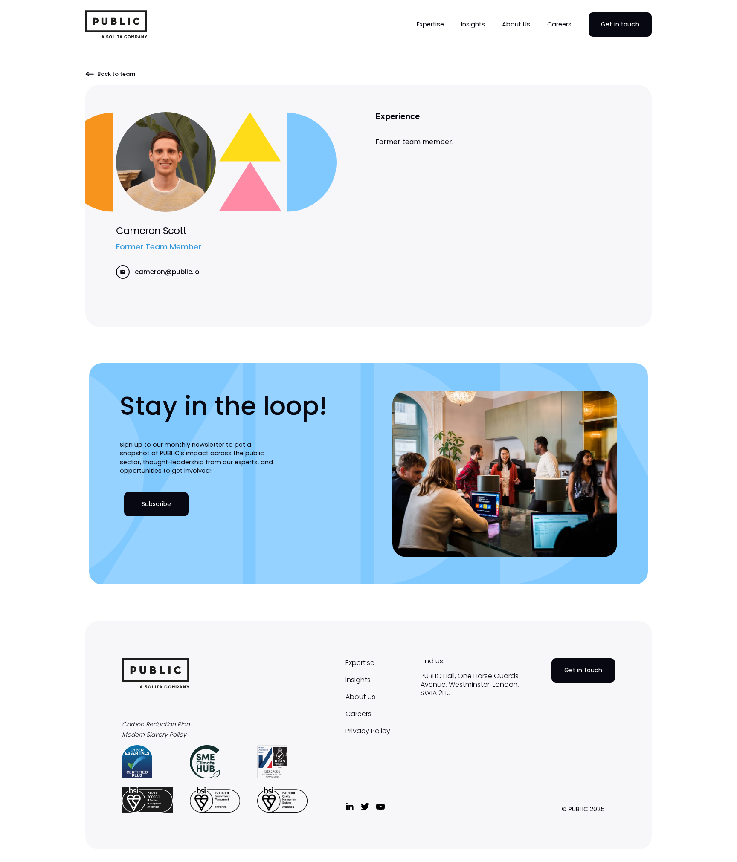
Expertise (359, 663)
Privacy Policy (367, 731)
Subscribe (156, 504)
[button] (430, 24)
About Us (360, 697)
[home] (116, 24)
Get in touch (620, 24)
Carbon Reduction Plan (156, 724)
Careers (358, 714)
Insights (358, 680)
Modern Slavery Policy (154, 735)
